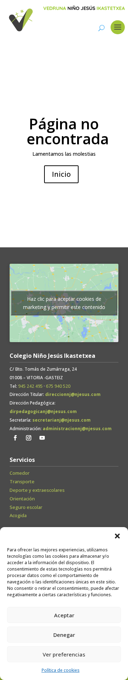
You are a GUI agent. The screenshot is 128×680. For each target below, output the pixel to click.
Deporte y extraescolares (37, 490)
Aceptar (64, 615)
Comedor (20, 473)
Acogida (18, 515)
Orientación (22, 498)
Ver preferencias (64, 654)
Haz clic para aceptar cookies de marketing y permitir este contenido (64, 302)
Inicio (61, 174)
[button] (117, 536)
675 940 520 (58, 386)
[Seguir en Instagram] (28, 438)
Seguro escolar (26, 507)
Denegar (64, 634)
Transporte (22, 481)
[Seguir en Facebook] (15, 438)
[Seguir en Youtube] (42, 438)
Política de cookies (61, 670)
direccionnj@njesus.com (73, 394)
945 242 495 (30, 386)
